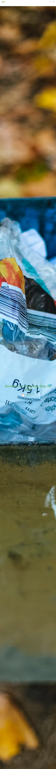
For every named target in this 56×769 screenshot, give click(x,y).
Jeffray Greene (30, 394)
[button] (53, 1)
